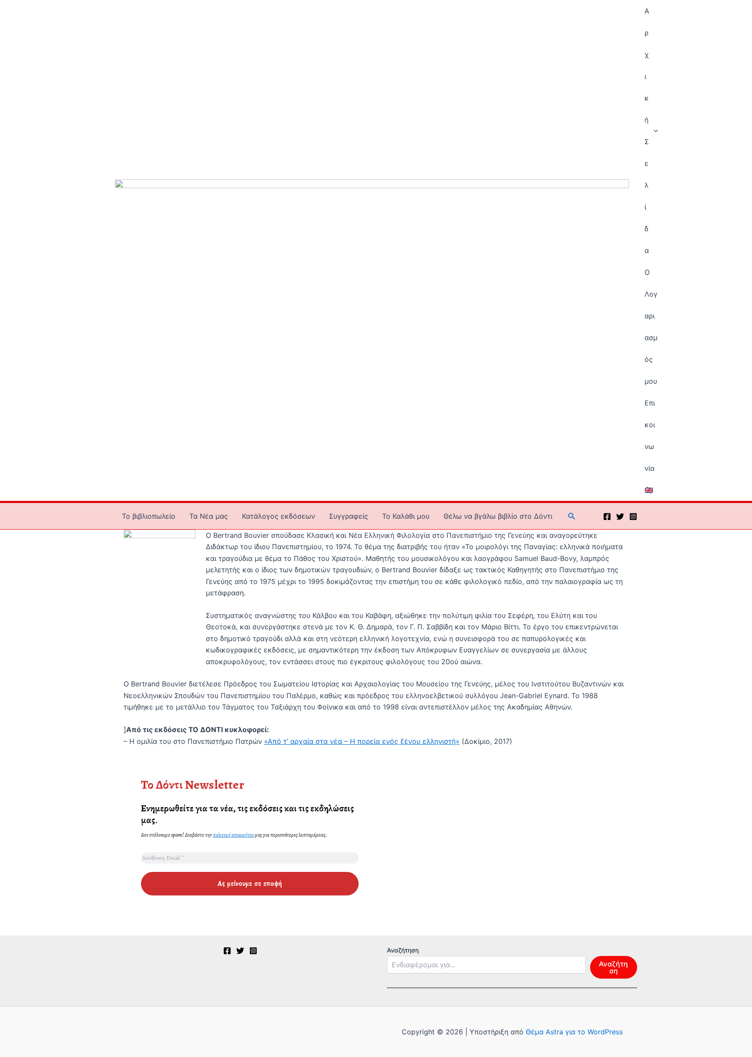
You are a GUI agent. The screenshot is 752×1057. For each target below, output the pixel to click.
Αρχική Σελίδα (647, 131)
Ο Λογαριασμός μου (651, 326)
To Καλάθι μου (406, 516)
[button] (653, 131)
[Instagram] (633, 516)
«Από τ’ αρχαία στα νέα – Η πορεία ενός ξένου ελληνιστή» (362, 741)
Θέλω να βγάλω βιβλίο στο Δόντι (497, 516)
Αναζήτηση (403, 950)
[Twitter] (620, 516)
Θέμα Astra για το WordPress (574, 1031)
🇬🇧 (649, 490)
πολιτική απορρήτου (233, 834)
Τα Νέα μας (208, 516)
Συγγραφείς (348, 516)
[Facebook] (607, 516)
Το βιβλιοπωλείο (148, 516)
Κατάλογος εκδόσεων (278, 516)
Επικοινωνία (650, 435)
